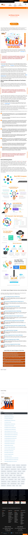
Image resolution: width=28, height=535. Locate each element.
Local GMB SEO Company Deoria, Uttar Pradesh (14, 495)
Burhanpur (15, 471)
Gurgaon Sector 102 (9, 471)
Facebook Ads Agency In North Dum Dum (9, 443)
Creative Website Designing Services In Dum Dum (10, 461)
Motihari (14, 485)
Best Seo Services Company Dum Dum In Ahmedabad (14, 320)
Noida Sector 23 (9, 485)
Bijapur (18, 473)
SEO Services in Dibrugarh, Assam (14, 491)
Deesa (2, 469)
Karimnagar (2, 479)
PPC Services (12, 65)
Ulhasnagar (19, 471)
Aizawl (19, 481)
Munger (19, 469)
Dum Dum (13, 16)
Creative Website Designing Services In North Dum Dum (11, 459)
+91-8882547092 (10, 5)
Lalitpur (15, 479)
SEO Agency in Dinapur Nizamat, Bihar (22, 490)
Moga (14, 475)
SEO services (3, 65)
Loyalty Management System (22, 523)
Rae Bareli (22, 481)
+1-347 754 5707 (20, 530)
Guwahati (9, 481)
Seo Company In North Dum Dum (8, 418)
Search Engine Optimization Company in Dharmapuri (5, 494)
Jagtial (18, 483)
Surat (6, 479)
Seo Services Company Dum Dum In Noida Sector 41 (14, 301)
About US (3, 513)
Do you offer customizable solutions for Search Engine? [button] (12, 360)
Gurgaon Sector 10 (7, 469)
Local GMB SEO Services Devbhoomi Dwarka (5, 495)
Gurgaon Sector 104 (13, 473)
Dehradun (11, 475)
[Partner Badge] (25, 4)
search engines (22, 51)
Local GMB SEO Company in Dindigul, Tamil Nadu (14, 490)
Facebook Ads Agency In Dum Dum (8, 445)
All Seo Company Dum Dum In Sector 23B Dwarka (14, 335)
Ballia (17, 485)
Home (11, 16)
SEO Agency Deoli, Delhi (21, 495)
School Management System (22, 520)
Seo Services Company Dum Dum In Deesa (12, 344)
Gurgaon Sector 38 (3, 481)
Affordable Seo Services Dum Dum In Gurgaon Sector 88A (15, 325)
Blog (2, 516)
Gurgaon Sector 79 (3, 483)
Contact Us (3, 515)
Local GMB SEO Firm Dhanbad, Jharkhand (14, 494)
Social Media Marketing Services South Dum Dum (10, 436)
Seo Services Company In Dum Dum (8, 454)
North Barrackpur (3, 471)
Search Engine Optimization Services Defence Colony (5, 499)
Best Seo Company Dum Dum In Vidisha (12, 339)
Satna (20, 485)
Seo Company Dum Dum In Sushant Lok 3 (12, 296)
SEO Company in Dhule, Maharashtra (22, 491)
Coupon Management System (22, 518)
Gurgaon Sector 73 (14, 481)
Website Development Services (16, 517)
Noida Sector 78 (3, 485)
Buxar (8, 473)
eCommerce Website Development (16, 521)
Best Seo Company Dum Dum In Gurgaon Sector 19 (14, 315)
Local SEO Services (7, 103)
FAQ (2, 514)
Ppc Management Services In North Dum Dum (10, 429)
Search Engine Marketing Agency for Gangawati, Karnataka (5, 490)
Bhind (19, 477)
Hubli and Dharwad (23, 469)
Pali (5, 473)
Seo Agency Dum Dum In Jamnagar (11, 330)
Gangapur (9, 477)
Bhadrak (24, 471)
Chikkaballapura (11, 479)
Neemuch (7, 475)
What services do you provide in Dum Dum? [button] (10, 352)
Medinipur (2, 475)
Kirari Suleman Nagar (13, 483)
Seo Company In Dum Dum (7, 422)
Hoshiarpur (22, 483)
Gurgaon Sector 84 (14, 477)
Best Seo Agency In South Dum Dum (8, 450)
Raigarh (19, 479)
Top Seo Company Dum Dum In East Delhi (12, 306)
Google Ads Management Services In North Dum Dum (11, 434)
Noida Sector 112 (19, 475)
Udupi (8, 483)
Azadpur (22, 473)
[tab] (14, 353)
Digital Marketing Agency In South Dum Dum (9, 420)
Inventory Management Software (22, 515)
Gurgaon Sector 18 (3, 477)
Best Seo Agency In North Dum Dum (8, 452)
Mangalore (22, 477)
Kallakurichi (23, 479)
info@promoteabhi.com (20, 5)
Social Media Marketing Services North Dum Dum (10, 438)
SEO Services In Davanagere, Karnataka (22, 499)
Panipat (2, 473)
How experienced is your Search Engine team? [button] (10, 355)
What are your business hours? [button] (8, 365)
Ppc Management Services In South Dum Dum (10, 427)
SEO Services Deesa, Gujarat (13, 499)
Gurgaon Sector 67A (13, 469)
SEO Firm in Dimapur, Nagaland (5, 491)
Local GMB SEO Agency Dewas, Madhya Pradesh (22, 494)
